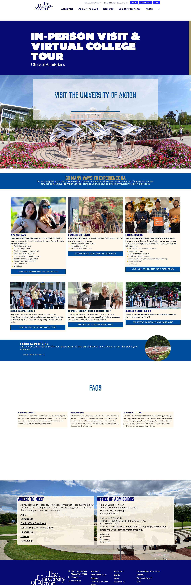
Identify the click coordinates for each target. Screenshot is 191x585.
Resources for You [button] (92, 3)
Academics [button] (67, 8)
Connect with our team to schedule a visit (153, 322)
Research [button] (108, 8)
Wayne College (143, 578)
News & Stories (110, 3)
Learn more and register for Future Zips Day (153, 269)
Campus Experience (99, 581)
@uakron (106, 537)
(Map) (122, 510)
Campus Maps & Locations (148, 571)
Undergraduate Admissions (123, 526)
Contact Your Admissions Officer (37, 527)
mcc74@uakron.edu (166, 314)
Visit (156, 2)
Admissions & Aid (98, 574)
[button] (159, 9)
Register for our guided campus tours (37, 327)
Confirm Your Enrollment (33, 523)
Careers (140, 574)
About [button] (149, 8)
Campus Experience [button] (129, 8)
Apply (134, 2)
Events (119, 3)
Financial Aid (26, 531)
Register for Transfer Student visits (95, 325)
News (116, 578)
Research (95, 578)
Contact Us (76, 580)
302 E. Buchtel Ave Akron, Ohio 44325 (79, 572)
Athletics (118, 571)
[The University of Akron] (48, 578)
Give (139, 581)
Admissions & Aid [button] (88, 8)
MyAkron (118, 581)
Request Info (145, 2)
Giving (126, 3)
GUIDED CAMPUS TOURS (22, 310)
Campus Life (26, 518)
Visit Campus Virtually (33, 355)
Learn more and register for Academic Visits (95, 254)
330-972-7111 (76, 577)
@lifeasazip (104, 534)
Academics (95, 571)
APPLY (94, 114)
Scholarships (27, 540)
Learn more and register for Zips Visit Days (38, 272)
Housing (24, 536)
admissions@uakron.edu (130, 529)
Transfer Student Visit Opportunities (88, 310)
